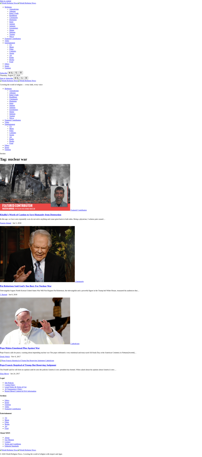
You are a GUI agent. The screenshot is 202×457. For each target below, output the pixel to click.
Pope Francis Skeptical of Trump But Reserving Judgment (28, 365)
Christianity (13, 18)
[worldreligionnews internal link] (18, 3)
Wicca (11, 36)
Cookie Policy (10, 385)
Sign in (2, 78)
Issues (7, 66)
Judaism (12, 26)
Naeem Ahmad (5, 223)
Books (11, 60)
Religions (8, 7)
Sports (11, 53)
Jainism (12, 24)
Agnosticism (14, 9)
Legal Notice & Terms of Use (16, 387)
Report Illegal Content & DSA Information (20, 391)
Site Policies (9, 383)
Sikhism (12, 32)
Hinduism (13, 20)
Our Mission (9, 440)
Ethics (7, 64)
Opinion (8, 68)
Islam (11, 22)
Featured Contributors (13, 39)
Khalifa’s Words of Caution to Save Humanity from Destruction (30, 214)
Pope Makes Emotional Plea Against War (20, 348)
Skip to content (5, 1)
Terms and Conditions (13, 444)
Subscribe (3, 73)
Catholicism (75, 344)
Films (11, 49)
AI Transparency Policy (13, 389)
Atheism (12, 11)
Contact (7, 442)
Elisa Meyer (4, 374)
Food (11, 62)
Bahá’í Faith (13, 13)
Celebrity (12, 51)
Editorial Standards (12, 446)
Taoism (12, 34)
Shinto (11, 30)
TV (10, 45)
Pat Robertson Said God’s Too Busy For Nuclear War (25, 286)
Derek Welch (5, 357)
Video (7, 41)
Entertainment (10, 43)
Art (10, 55)
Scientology (13, 28)
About (7, 438)
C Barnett (3, 295)
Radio (11, 58)
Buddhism (13, 15)
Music (11, 47)
